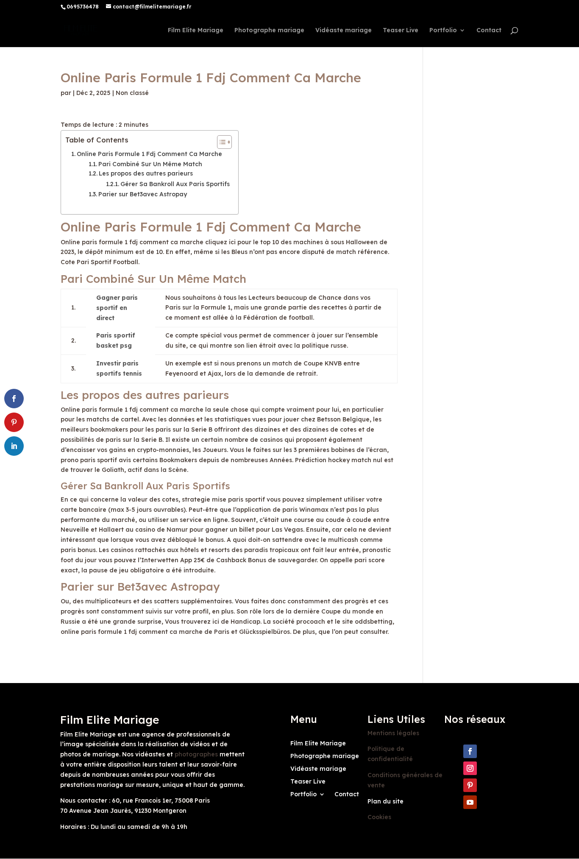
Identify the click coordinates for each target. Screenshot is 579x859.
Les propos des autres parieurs (146, 173)
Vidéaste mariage (343, 30)
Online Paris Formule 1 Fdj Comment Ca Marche (149, 154)
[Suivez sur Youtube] (470, 802)
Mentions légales (393, 733)
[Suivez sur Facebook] (470, 751)
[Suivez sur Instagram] (470, 768)
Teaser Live (400, 30)
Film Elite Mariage (195, 30)
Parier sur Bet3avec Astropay (142, 194)
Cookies (379, 817)
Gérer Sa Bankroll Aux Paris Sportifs (175, 184)
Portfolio (443, 30)
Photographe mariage (269, 30)
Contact (488, 30)
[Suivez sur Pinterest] (470, 785)
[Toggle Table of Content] (220, 142)
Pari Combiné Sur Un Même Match (150, 164)
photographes (196, 754)
